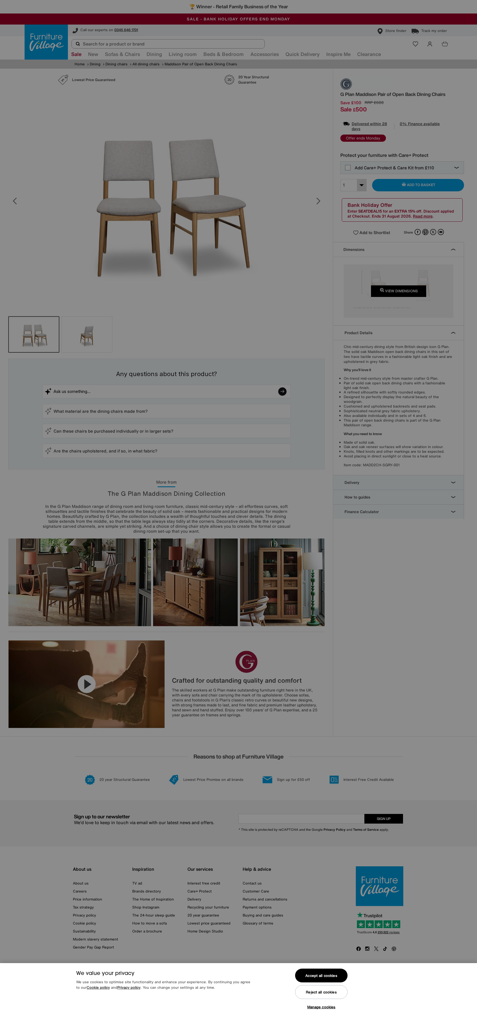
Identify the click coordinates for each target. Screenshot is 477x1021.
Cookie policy (98, 987)
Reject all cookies (321, 992)
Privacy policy (129, 987)
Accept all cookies (321, 975)
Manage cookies (321, 1007)
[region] (238, 992)
